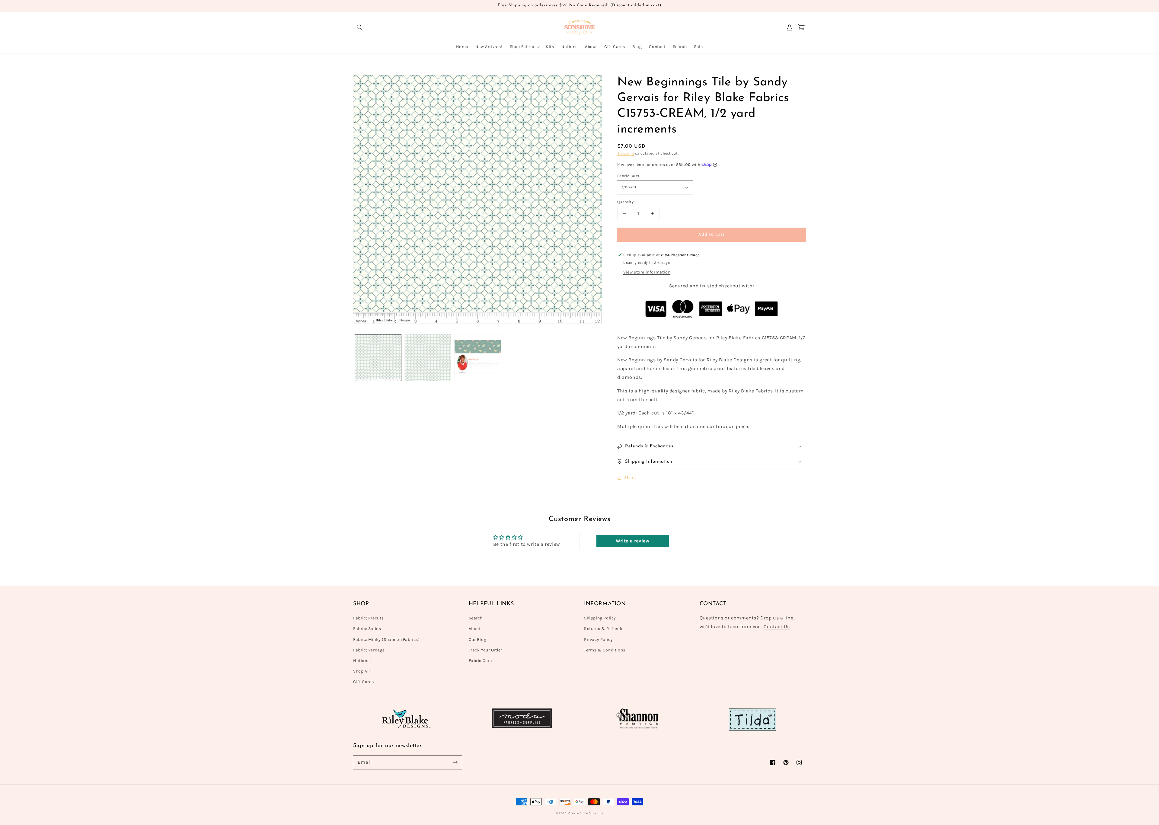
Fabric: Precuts (368, 618)
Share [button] (630, 477)
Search (476, 618)
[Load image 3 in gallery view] (477, 357)
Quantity (625, 202)
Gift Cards (363, 681)
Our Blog (478, 639)
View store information (646, 272)
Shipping (625, 153)
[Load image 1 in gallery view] (378, 357)
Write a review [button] (632, 541)
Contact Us (777, 626)
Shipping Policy (600, 618)
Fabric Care (480, 660)
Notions (361, 660)
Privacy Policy (598, 639)
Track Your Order (486, 650)
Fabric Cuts (628, 176)
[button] (359, 27)
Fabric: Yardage (369, 650)
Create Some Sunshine (585, 813)
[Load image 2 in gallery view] (427, 357)
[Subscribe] (455, 762)
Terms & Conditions (604, 650)
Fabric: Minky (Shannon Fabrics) (386, 639)
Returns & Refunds (603, 628)
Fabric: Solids (367, 628)
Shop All (361, 671)
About (475, 628)
